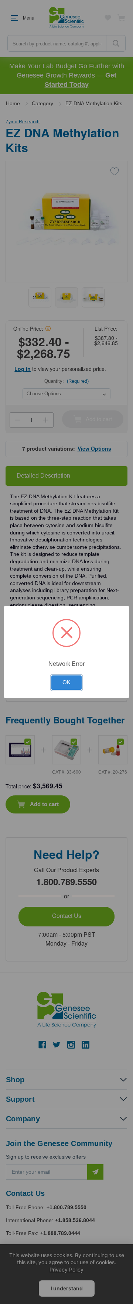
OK (66, 682)
